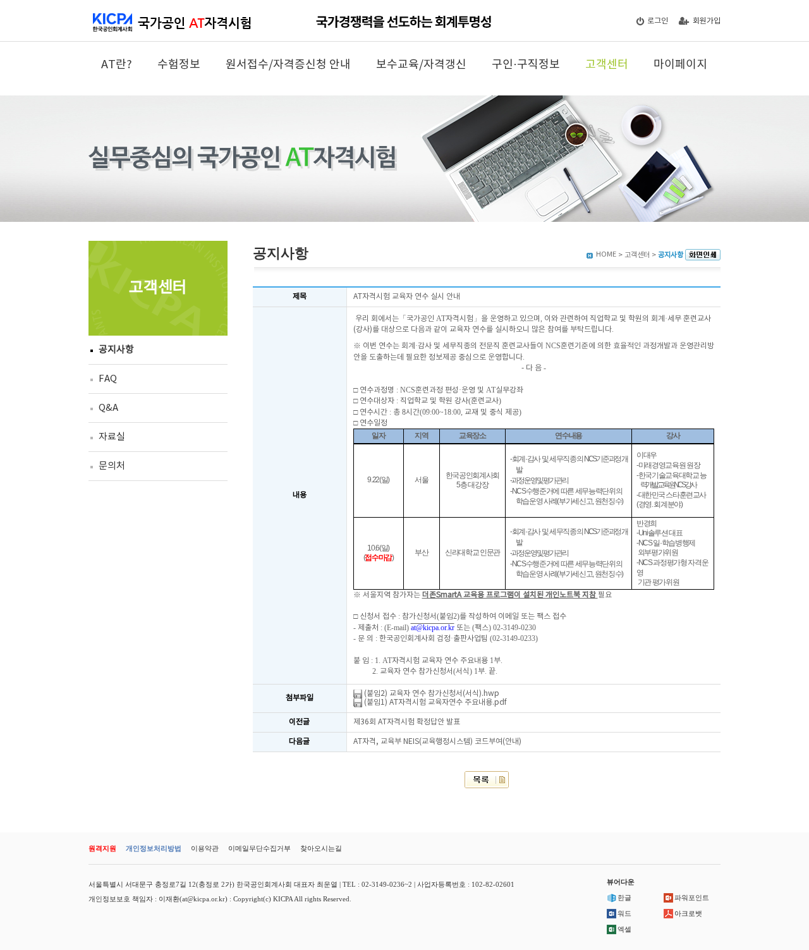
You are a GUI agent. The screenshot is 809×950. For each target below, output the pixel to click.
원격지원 (102, 848)
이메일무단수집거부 (259, 848)
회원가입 (707, 21)
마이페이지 (680, 64)
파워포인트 (691, 897)
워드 (624, 913)
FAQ (108, 379)
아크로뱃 (688, 913)
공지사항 (116, 349)
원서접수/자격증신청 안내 (288, 64)
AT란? (116, 64)
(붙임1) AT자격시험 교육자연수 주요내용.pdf (434, 702)
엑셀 (624, 929)
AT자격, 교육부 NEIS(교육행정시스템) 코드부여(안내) (437, 742)
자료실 (112, 437)
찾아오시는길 (321, 848)
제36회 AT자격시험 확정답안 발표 (406, 722)
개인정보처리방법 (153, 848)
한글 (624, 897)
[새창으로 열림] (703, 255)
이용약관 (205, 848)
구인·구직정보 (526, 64)
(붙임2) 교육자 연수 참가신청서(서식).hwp (430, 694)
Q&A (108, 408)
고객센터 (606, 64)
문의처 (112, 466)
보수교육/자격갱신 (421, 64)
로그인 (657, 21)
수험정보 (178, 64)
